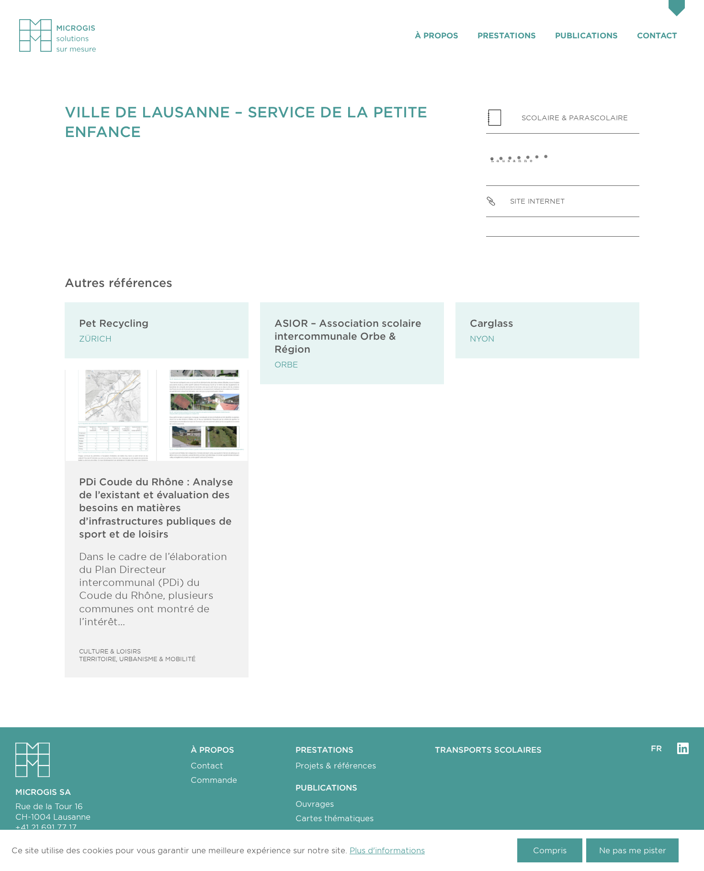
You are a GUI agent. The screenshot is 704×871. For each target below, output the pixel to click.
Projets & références (335, 765)
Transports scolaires (488, 749)
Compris (550, 850)
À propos (436, 35)
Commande (214, 779)
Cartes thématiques (334, 818)
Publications (586, 35)
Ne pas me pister (632, 850)
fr (656, 748)
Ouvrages (314, 803)
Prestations (506, 35)
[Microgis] (57, 35)
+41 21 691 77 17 (46, 827)
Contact (657, 35)
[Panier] (677, 9)
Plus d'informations (387, 850)
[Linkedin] (683, 748)
